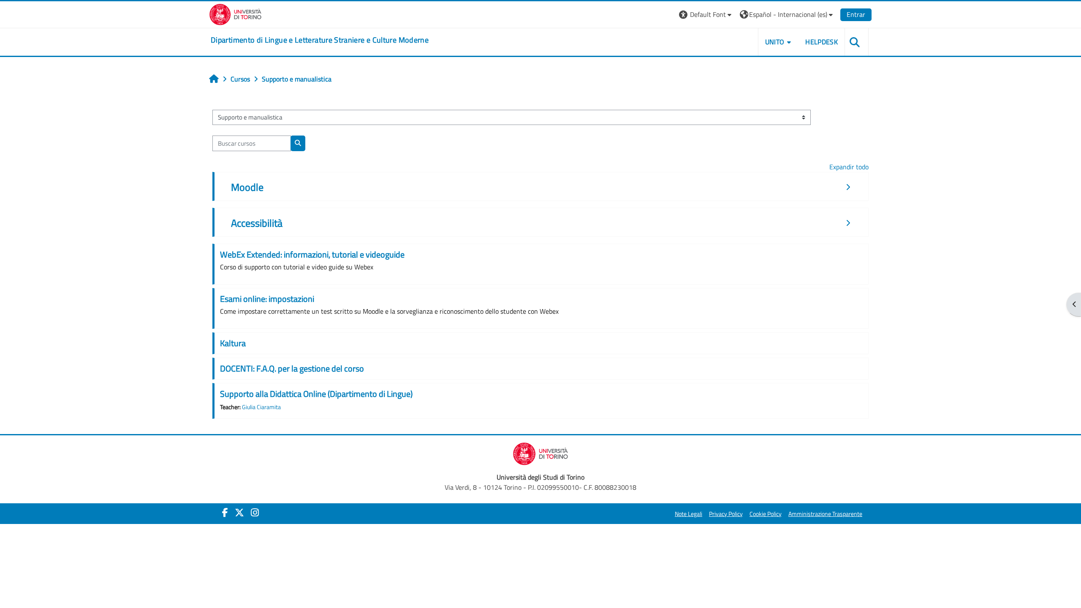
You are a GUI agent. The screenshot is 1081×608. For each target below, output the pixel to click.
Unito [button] (775, 42)
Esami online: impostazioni (267, 298)
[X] (239, 512)
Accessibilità (256, 223)
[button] (706, 14)
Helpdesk (821, 42)
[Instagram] (254, 512)
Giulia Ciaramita (261, 407)
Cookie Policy (766, 513)
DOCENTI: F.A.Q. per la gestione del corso (292, 368)
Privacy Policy (726, 513)
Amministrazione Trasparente (825, 513)
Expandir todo (849, 167)
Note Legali (688, 513)
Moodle (247, 187)
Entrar (856, 14)
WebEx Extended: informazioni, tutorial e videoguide (312, 254)
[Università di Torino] (235, 13)
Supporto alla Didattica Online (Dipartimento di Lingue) (316, 393)
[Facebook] (225, 512)
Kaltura (233, 343)
